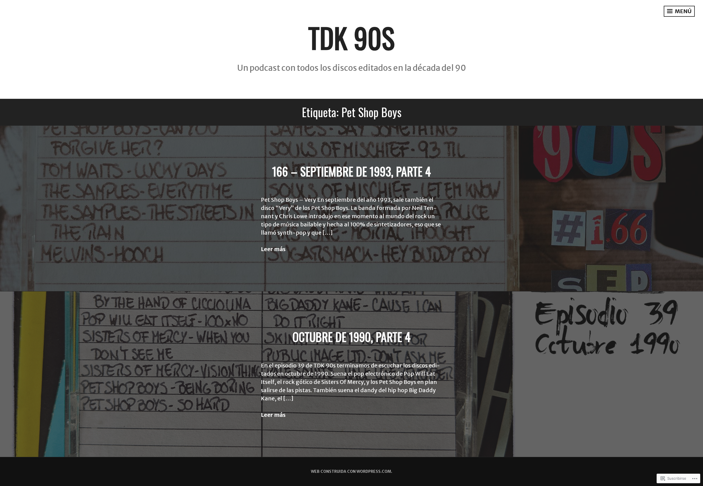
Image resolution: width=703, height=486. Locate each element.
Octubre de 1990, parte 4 (351, 336)
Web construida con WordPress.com (351, 471)
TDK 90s (351, 37)
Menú (682, 11)
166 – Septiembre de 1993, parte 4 (351, 171)
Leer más (273, 249)
